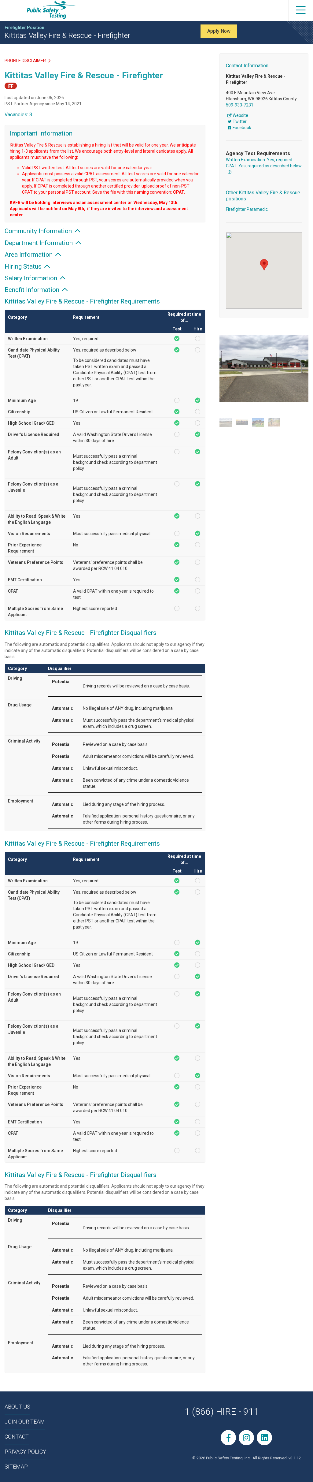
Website (240, 115)
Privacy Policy (25, 1451)
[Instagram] (246, 1437)
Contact (17, 1436)
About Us (17, 1406)
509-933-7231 (239, 104)
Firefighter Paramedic (247, 209)
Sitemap (16, 1466)
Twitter (239, 121)
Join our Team (25, 1421)
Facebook (241, 127)
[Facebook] (228, 1437)
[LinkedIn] (264, 1437)
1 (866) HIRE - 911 (222, 1411)
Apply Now (218, 31)
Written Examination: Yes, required (259, 159)
